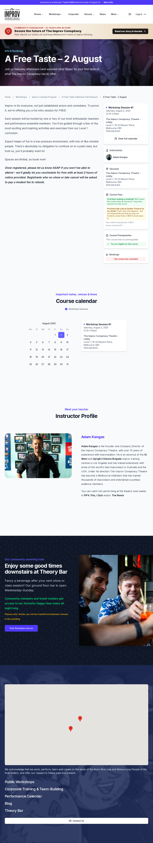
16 (61, 349)
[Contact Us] (129, 14)
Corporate (73, 14)
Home (8, 97)
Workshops (55, 14)
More (114, 14)
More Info (108, 2)
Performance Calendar (23, 796)
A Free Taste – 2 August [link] (115, 97)
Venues (88, 14)
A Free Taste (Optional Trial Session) (80, 97)
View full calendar (127, 138)
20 (43, 357)
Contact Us (78, 820)
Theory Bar (14, 810)
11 (30, 349)
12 (37, 349)
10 (67, 342)
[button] (80, 719)
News (103, 14)
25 (30, 364)
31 (49, 335)
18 (31, 357)
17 (67, 349)
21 (49, 357)
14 (49, 349)
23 (61, 357)
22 (55, 357)
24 (67, 357)
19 (37, 357)
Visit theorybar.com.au (21, 628)
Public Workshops (19, 782)
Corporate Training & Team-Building (34, 789)
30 (43, 335)
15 (55, 349)
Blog (8, 803)
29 (36, 335)
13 (43, 349)
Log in (139, 14)
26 (36, 364)
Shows (37, 14)
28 (30, 335)
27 (43, 364)
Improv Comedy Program (44, 97)
